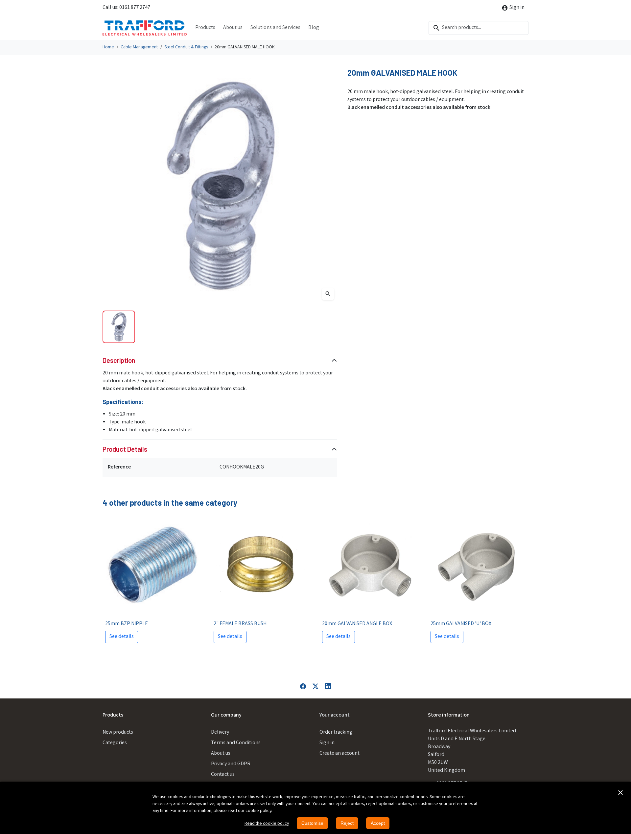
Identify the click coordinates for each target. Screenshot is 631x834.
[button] (620, 792)
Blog (313, 28)
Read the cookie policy (267, 824)
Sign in (327, 743)
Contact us (223, 774)
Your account (334, 715)
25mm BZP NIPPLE (126, 624)
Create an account (339, 753)
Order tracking (335, 732)
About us (233, 28)
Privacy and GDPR (230, 764)
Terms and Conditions (236, 743)
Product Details (125, 449)
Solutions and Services (275, 28)
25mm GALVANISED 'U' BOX (461, 624)
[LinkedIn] (328, 686)
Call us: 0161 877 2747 (126, 8)
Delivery (220, 732)
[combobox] (478, 28)
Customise (312, 823)
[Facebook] (303, 686)
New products (118, 732)
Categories (115, 743)
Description (119, 360)
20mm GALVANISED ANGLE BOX (357, 624)
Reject (347, 823)
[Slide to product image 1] (119, 327)
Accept (378, 823)
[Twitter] (315, 686)
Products (205, 28)
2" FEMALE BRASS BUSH (240, 624)
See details (121, 637)
